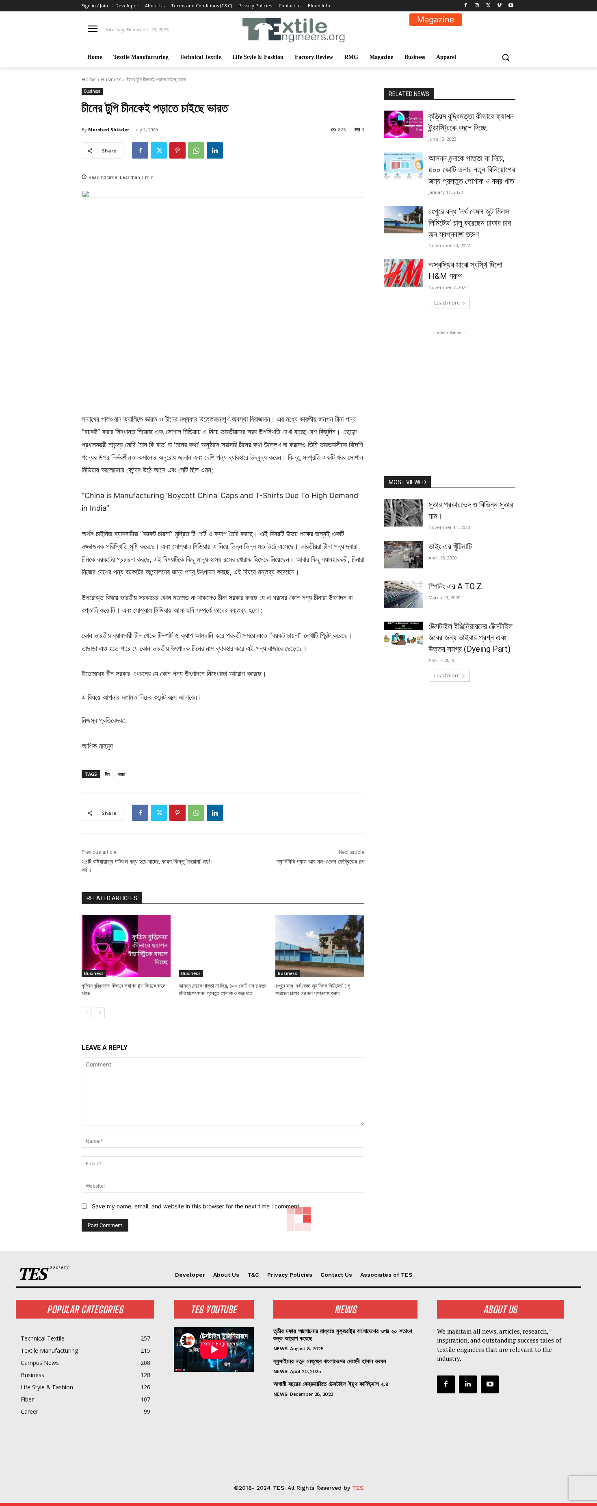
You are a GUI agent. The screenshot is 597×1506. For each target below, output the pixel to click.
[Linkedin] (215, 150)
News (280, 1348)
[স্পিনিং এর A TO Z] (403, 594)
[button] (505, 57)
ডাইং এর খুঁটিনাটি (450, 546)
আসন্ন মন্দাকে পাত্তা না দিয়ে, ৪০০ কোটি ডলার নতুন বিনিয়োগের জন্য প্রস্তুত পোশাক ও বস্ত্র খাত (471, 169)
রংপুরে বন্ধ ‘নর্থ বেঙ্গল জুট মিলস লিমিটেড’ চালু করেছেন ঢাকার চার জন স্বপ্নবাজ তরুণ (469, 223)
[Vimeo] (499, 6)
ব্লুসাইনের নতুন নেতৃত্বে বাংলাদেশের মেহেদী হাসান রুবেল (329, 1361)
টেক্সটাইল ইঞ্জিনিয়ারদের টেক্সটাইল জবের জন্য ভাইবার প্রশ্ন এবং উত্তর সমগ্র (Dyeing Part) (470, 637)
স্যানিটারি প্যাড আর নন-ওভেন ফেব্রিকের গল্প (320, 861)
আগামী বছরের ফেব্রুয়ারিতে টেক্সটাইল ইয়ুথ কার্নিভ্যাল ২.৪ (330, 1384)
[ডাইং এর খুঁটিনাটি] (403, 554)
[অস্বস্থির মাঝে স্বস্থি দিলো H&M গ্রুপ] (403, 273)
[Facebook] (465, 6)
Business (111, 79)
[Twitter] (488, 6)
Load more (447, 302)
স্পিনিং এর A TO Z (455, 586)
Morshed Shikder (108, 129)
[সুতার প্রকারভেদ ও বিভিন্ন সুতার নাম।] (403, 513)
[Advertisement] (449, 388)
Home (89, 79)
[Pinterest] (177, 150)
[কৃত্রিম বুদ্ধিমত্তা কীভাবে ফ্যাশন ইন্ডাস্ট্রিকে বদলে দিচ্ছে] (126, 946)
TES (357, 1487)
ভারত (121, 774)
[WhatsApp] (196, 150)
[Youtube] (510, 6)
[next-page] (100, 1013)
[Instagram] (477, 6)
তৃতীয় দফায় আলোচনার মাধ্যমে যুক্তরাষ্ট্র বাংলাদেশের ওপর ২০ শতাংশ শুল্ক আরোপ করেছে (342, 1335)
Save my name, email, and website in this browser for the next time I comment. (196, 1206)
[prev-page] (87, 1013)
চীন (107, 774)
